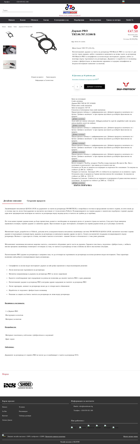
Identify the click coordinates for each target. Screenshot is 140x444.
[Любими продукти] (132, 10)
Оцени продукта (51, 77)
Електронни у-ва (61, 20)
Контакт (5, 416)
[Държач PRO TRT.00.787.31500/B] (43, 59)
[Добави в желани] (136, 77)
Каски (22, 20)
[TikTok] (136, 2)
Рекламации (23, 411)
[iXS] (9, 385)
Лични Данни (7, 420)
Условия (22, 407)
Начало (12, 20)
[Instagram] (133, 2)
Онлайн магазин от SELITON (70, 442)
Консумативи (95, 20)
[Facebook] (130, 2)
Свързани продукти (36, 201)
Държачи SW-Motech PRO (25, 26)
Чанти (15, 26)
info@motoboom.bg (86, 406)
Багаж (46, 20)
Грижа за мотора (113, 20)
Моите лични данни (130, 436)
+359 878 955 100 (22, 2)
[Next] (31, 385)
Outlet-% (129, 20)
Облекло (34, 20)
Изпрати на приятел (37, 77)
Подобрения (79, 20)
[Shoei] (25, 385)
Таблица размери (25, 416)
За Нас (4, 411)
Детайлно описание (13, 201)
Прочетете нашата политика (55, 436)
